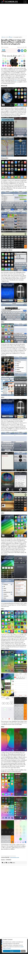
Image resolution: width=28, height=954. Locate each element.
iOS (4, 862)
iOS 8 (8, 862)
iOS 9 (15, 80)
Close (23, 951)
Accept (11, 951)
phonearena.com (14, 857)
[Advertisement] (14, 20)
